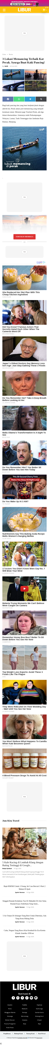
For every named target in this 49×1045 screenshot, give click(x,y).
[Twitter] (22, 998)
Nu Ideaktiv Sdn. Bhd (22, 1037)
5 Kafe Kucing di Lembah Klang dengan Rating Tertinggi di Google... (22, 864)
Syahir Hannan (20, 892)
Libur (4, 54)
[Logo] (24, 10)
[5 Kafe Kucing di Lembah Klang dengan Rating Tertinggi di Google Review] (24, 843)
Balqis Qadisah (7, 868)
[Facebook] (13, 998)
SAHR (6, 66)
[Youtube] (31, 998)
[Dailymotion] (36, 998)
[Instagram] (18, 998)
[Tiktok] (27, 998)
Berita (11, 54)
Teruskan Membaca (24, 237)
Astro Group (39, 1037)
